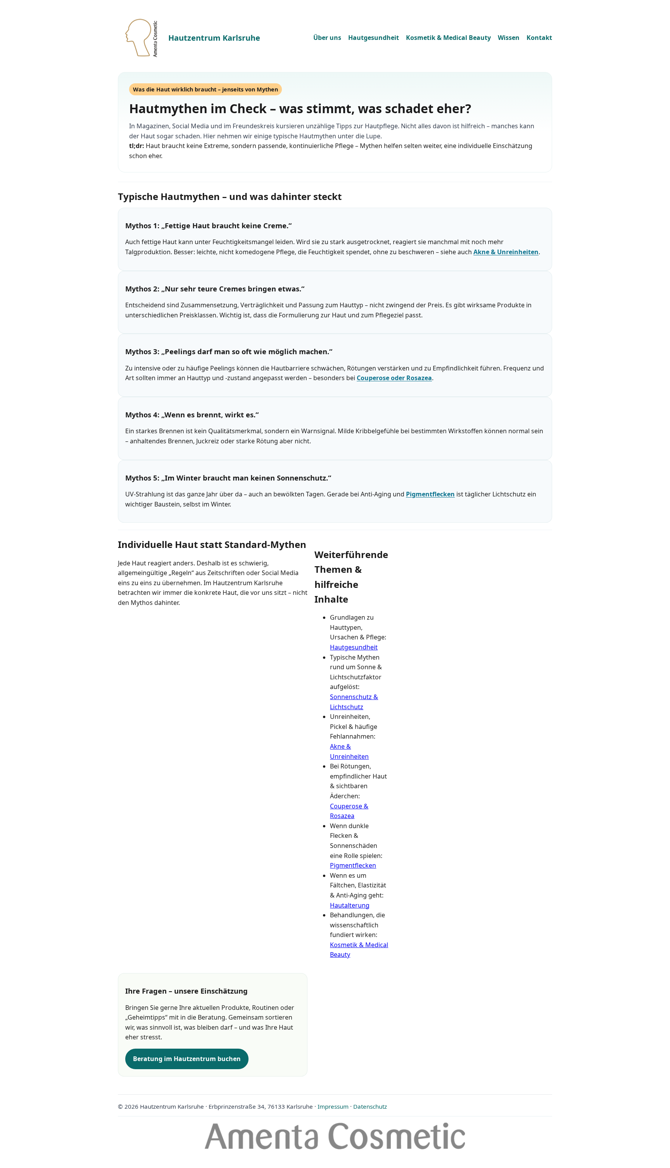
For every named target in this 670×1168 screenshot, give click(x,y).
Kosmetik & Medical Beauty (448, 37)
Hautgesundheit (373, 37)
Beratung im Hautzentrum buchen (187, 1058)
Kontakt (539, 37)
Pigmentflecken (430, 494)
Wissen (509, 37)
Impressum (333, 1106)
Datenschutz (370, 1106)
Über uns (327, 37)
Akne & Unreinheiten (506, 252)
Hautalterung (350, 905)
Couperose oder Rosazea (394, 378)
